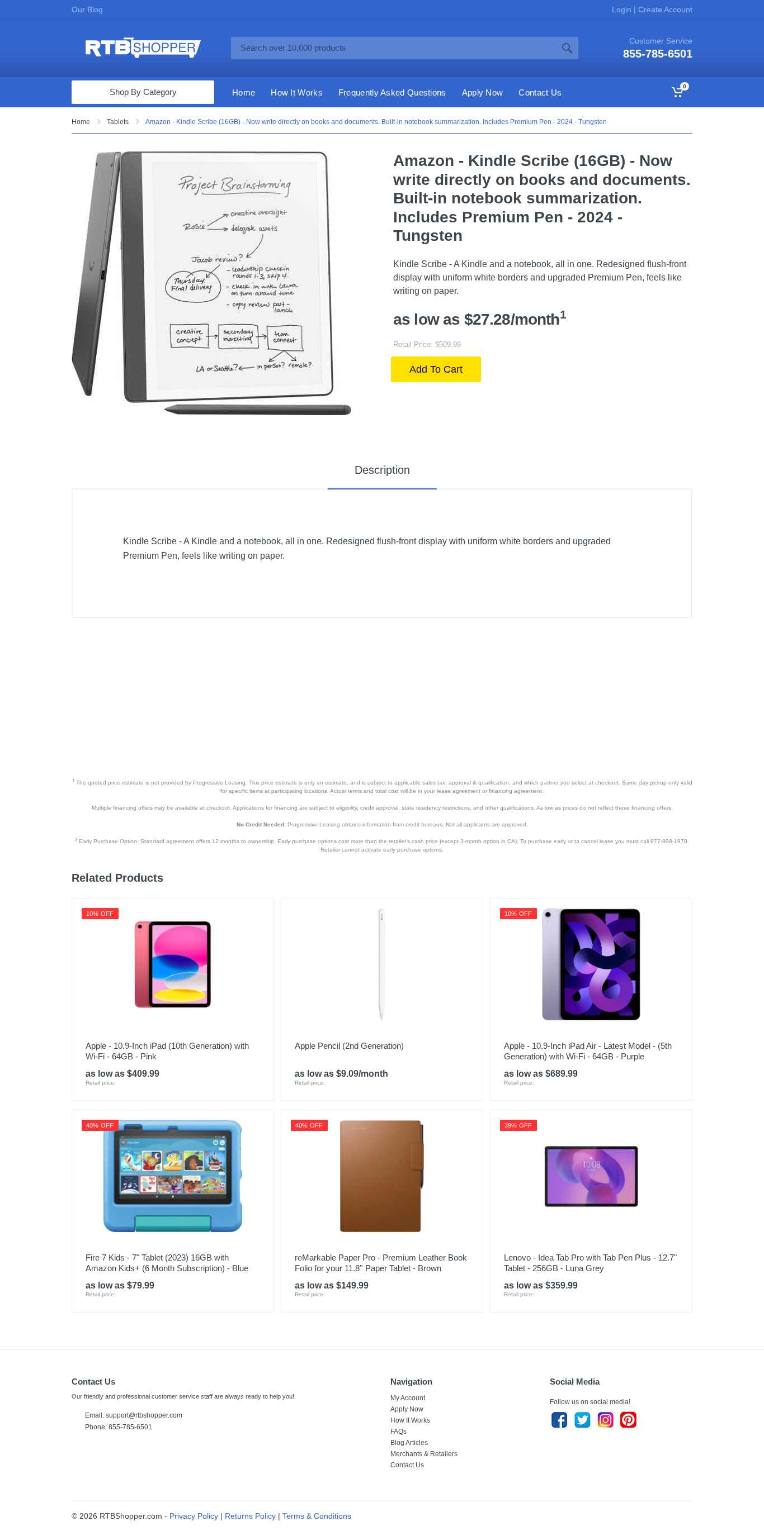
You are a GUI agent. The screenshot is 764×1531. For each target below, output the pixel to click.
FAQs (398, 1431)
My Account (407, 1398)
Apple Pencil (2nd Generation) (349, 1045)
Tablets (118, 122)
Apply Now (406, 1409)
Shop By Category (143, 92)
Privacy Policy (193, 1515)
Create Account (664, 9)
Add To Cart (436, 369)
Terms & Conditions (316, 1515)
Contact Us (407, 1465)
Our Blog (87, 9)
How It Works (410, 1420)
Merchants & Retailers (424, 1454)
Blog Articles (409, 1443)
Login (623, 9)
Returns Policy (250, 1515)
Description (382, 470)
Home (81, 122)
